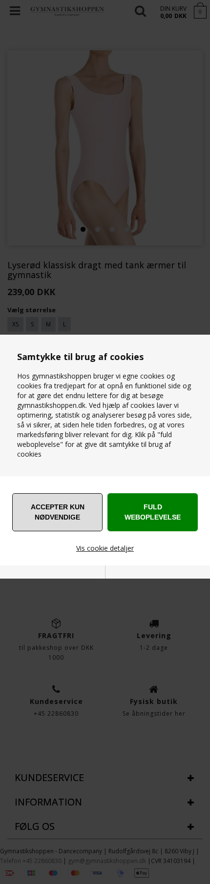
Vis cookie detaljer (105, 548)
